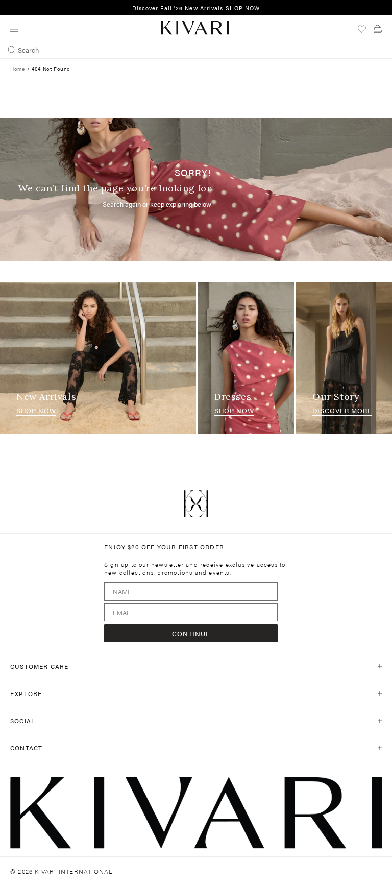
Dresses (232, 396)
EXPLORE (26, 693)
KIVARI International (74, 871)
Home (17, 69)
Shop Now (36, 410)
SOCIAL (22, 720)
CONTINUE (191, 633)
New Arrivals (46, 396)
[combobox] (196, 49)
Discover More (342, 410)
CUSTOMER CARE (39, 666)
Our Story (335, 396)
